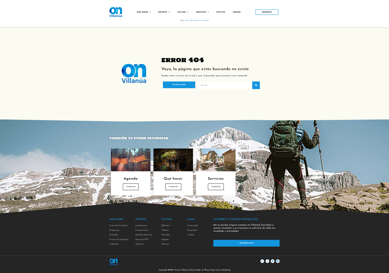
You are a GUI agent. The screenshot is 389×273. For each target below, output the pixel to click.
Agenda (237, 12)
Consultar (130, 187)
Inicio (182, 20)
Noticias (220, 12)
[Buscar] (256, 85)
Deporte (162, 12)
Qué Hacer (142, 12)
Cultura (181, 12)
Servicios (201, 12)
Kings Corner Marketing (220, 270)
